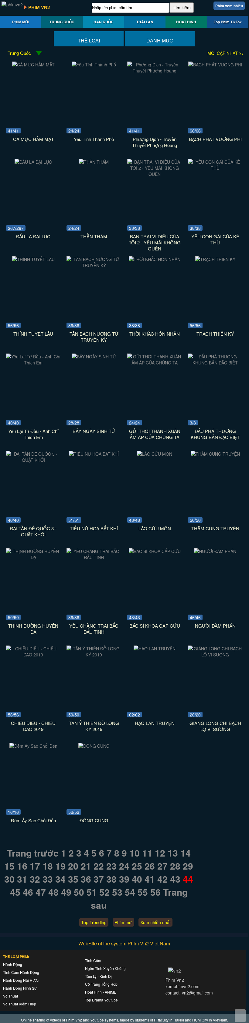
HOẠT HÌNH (186, 22)
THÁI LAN (144, 22)
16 (22, 865)
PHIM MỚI (20, 22)
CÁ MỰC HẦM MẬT (33, 139)
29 (188, 865)
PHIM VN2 (39, 7)
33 (48, 878)
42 (162, 878)
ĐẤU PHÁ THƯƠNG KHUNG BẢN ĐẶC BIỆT (215, 434)
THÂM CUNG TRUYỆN (215, 528)
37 (99, 878)
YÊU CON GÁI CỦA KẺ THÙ (215, 239)
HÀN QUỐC (104, 22)
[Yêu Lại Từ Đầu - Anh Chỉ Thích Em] (33, 363)
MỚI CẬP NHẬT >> (225, 53)
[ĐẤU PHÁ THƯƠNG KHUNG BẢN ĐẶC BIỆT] (215, 363)
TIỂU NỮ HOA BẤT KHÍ (94, 528)
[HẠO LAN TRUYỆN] (155, 649)
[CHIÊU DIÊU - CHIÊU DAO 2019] (33, 655)
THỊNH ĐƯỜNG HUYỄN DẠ (33, 628)
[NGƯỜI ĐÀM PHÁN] (215, 551)
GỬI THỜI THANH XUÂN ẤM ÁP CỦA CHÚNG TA (154, 434)
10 (134, 852)
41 (150, 878)
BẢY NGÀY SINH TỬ (94, 431)
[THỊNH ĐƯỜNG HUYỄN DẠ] (33, 557)
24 (124, 865)
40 (137, 878)
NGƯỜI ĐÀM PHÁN (215, 625)
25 (137, 865)
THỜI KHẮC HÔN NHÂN (154, 333)
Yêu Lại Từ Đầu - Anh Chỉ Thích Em (33, 434)
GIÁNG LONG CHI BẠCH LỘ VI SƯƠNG (215, 726)
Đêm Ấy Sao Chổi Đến (33, 820)
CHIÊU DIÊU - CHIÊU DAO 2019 (33, 726)
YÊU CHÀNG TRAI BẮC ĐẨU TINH (93, 628)
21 (86, 865)
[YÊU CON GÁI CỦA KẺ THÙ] (215, 168)
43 (175, 878)
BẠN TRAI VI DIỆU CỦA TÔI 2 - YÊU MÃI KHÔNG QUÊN (155, 242)
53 (117, 891)
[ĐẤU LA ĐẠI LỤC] (33, 162)
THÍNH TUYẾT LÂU (33, 333)
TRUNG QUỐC (61, 22)
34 (60, 878)
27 (162, 865)
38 (111, 878)
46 (28, 891)
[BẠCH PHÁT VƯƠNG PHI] (215, 65)
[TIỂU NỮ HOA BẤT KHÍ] (94, 454)
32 (35, 878)
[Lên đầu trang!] (240, 1015)
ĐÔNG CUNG (94, 820)
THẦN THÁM (93, 236)
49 (66, 891)
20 (73, 865)
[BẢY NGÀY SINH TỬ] (94, 357)
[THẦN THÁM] (94, 162)
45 (15, 891)
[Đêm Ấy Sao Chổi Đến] (33, 746)
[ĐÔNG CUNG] (94, 746)
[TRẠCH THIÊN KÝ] (215, 259)
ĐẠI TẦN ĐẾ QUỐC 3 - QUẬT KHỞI (33, 531)
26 (150, 865)
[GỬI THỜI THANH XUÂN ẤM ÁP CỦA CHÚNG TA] (154, 363)
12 (160, 852)
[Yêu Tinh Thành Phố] (94, 65)
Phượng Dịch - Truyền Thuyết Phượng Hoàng (154, 142)
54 (130, 891)
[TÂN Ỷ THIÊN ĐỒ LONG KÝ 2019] (94, 655)
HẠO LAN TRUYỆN (155, 723)
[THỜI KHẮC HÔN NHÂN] (154, 259)
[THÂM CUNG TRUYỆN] (215, 454)
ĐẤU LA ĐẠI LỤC (33, 236)
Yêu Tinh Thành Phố (94, 139)
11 (147, 852)
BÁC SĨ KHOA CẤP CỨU (154, 625)
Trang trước (33, 852)
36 (86, 878)
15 (9, 865)
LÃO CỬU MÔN (154, 528)
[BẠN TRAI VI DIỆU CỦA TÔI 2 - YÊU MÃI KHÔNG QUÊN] (154, 174)
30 (9, 878)
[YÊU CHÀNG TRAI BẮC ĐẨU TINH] (94, 557)
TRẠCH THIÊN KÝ (215, 333)
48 (53, 891)
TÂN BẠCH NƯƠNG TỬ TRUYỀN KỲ (94, 336)
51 (92, 891)
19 (60, 865)
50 (79, 891)
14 (185, 852)
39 (124, 878)
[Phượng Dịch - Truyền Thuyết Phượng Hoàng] (154, 71)
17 (35, 865)
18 (48, 865)
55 (143, 891)
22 (99, 865)
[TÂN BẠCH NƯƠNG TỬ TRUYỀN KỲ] (94, 265)
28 (175, 865)
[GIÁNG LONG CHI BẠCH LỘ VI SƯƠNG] (215, 655)
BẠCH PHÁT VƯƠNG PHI (215, 139)
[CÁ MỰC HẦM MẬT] (33, 65)
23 (111, 865)
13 (173, 852)
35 (73, 878)
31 (22, 878)
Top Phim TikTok (228, 22)
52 (104, 891)
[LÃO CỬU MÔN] (154, 454)
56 (155, 891)
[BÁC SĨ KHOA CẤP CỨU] (155, 551)
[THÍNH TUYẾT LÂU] (33, 259)
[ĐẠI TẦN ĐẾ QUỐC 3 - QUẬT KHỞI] (33, 460)
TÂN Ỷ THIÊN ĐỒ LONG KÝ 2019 (94, 726)
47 (41, 891)
